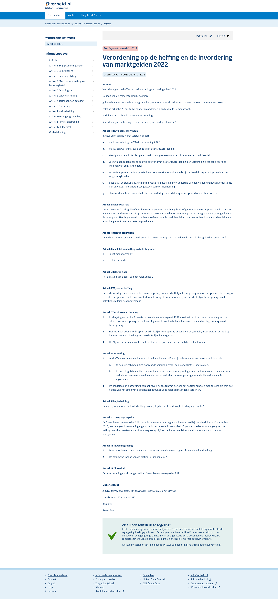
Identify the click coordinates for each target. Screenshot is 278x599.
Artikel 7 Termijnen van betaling (66, 100)
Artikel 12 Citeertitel (60, 127)
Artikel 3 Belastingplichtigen (64, 76)
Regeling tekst (54, 44)
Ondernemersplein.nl (202, 583)
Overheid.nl (54, 16)
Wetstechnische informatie (60, 37)
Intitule (53, 60)
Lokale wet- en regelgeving (69, 23)
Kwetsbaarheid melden (108, 591)
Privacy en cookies (105, 579)
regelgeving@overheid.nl (207, 544)
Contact (52, 579)
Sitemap (99, 587)
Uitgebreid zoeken (92, 23)
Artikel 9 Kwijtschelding (61, 111)
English (51, 583)
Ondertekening (57, 132)
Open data (148, 575)
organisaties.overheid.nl (198, 538)
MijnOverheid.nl (199, 575)
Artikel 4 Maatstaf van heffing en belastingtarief (67, 83)
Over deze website (57, 575)
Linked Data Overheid (154, 579)
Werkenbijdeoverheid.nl (203, 587)
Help (50, 587)
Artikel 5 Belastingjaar (61, 90)
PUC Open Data (151, 583)
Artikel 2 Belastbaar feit (61, 70)
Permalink (201, 35)
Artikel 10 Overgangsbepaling (65, 116)
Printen (221, 35)
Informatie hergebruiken (108, 575)
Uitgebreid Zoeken (91, 15)
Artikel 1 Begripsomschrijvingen (66, 65)
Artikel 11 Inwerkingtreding (64, 121)
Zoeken (72, 15)
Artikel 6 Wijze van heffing (63, 95)
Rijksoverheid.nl (199, 579)
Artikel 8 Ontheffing (60, 106)
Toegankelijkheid (104, 583)
